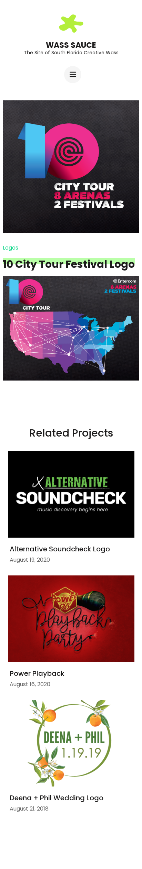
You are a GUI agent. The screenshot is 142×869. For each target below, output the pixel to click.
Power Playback (37, 673)
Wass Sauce (71, 45)
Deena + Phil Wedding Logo (56, 798)
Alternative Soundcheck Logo (60, 549)
